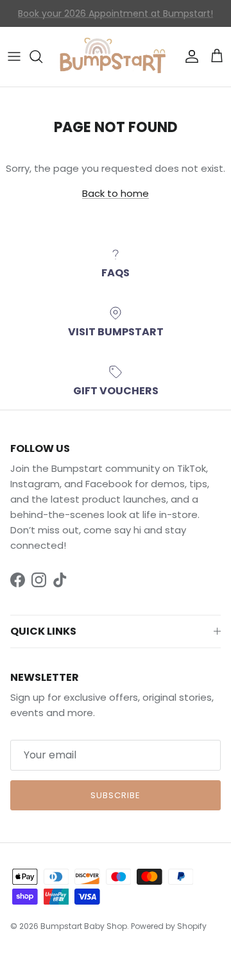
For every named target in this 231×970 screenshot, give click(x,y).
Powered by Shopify (169, 926)
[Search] (42, 56)
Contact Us (47, 18)
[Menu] (14, 56)
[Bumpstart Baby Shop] (115, 56)
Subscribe (115, 795)
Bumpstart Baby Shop (83, 926)
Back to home (115, 193)
